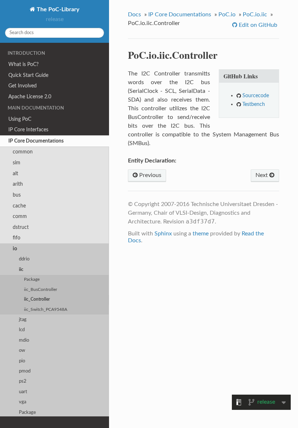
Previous (149, 175)
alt (15, 173)
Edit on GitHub (257, 25)
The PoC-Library (57, 9)
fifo (16, 237)
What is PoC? (23, 64)
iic (21, 269)
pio (22, 361)
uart (23, 392)
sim (16, 162)
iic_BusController (40, 290)
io (15, 248)
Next (262, 175)
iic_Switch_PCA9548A (45, 310)
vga (22, 402)
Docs (134, 14)
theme (201, 233)
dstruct (21, 227)
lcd (22, 330)
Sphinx (163, 233)
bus (17, 195)
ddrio (24, 259)
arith (18, 184)
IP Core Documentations (36, 141)
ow (22, 350)
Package (32, 279)
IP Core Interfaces (28, 129)
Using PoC (19, 119)
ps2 (23, 381)
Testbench (253, 104)
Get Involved (22, 86)
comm (20, 216)
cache (19, 206)
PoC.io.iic (255, 14)
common (23, 152)
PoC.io (226, 14)
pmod (25, 371)
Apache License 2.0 (29, 96)
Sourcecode (255, 95)
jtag (23, 319)
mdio (24, 340)
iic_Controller (37, 299)
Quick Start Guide (28, 75)
